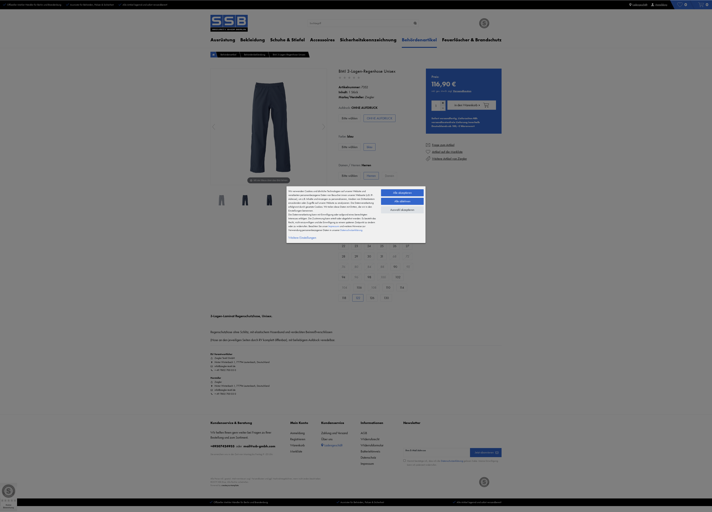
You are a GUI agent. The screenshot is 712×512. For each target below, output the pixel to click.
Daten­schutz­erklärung (351, 230)
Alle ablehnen (402, 201)
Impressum (333, 226)
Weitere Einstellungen (302, 237)
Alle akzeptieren (402, 193)
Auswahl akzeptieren (402, 210)
